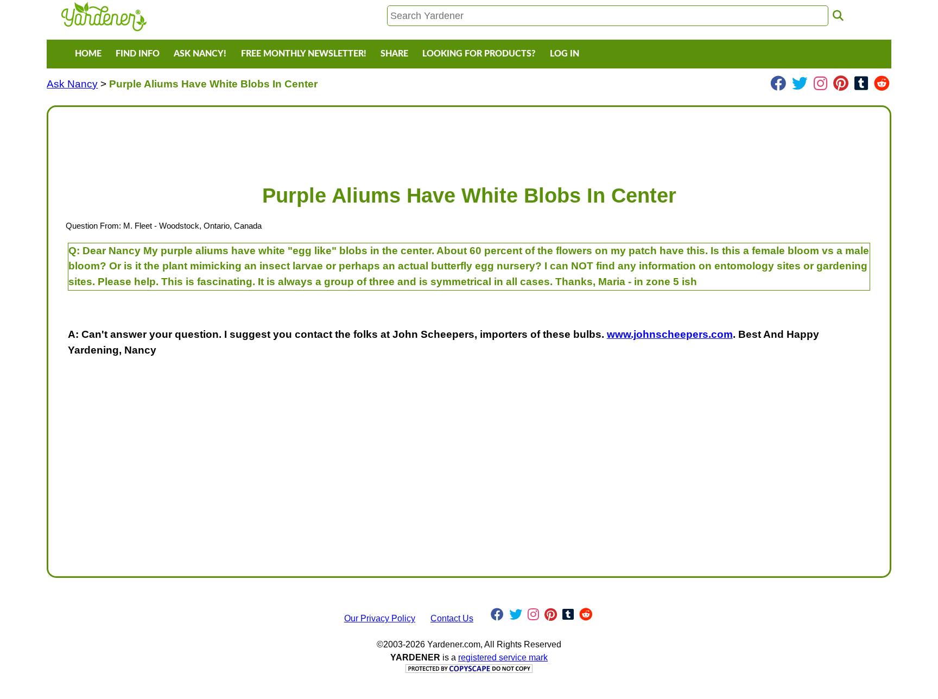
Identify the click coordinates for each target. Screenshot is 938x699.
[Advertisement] (382, 140)
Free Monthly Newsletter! (303, 53)
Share (394, 53)
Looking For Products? (478, 53)
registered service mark (503, 657)
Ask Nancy (72, 84)
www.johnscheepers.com (670, 334)
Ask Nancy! (200, 53)
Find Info (138, 53)
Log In (564, 53)
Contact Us (451, 618)
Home (88, 53)
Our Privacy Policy (379, 618)
